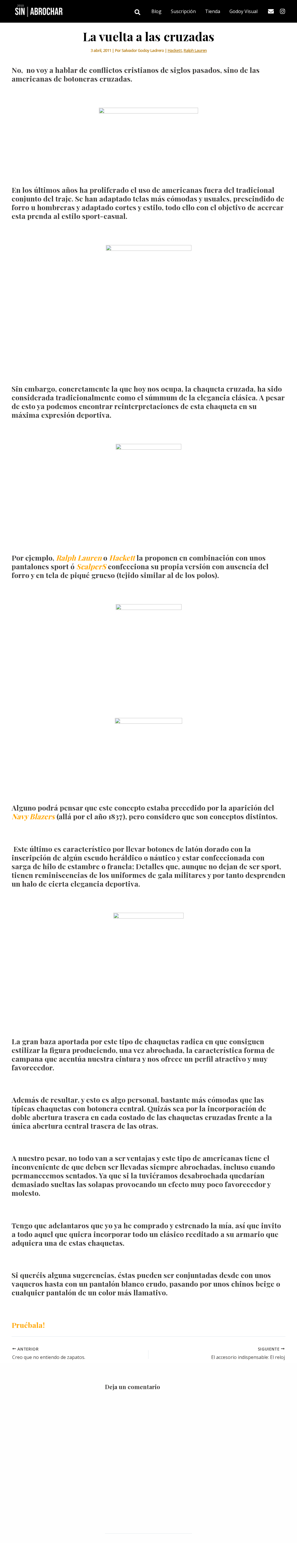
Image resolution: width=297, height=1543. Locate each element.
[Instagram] (282, 11)
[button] (138, 12)
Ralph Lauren (195, 50)
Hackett (175, 50)
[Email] (271, 11)
